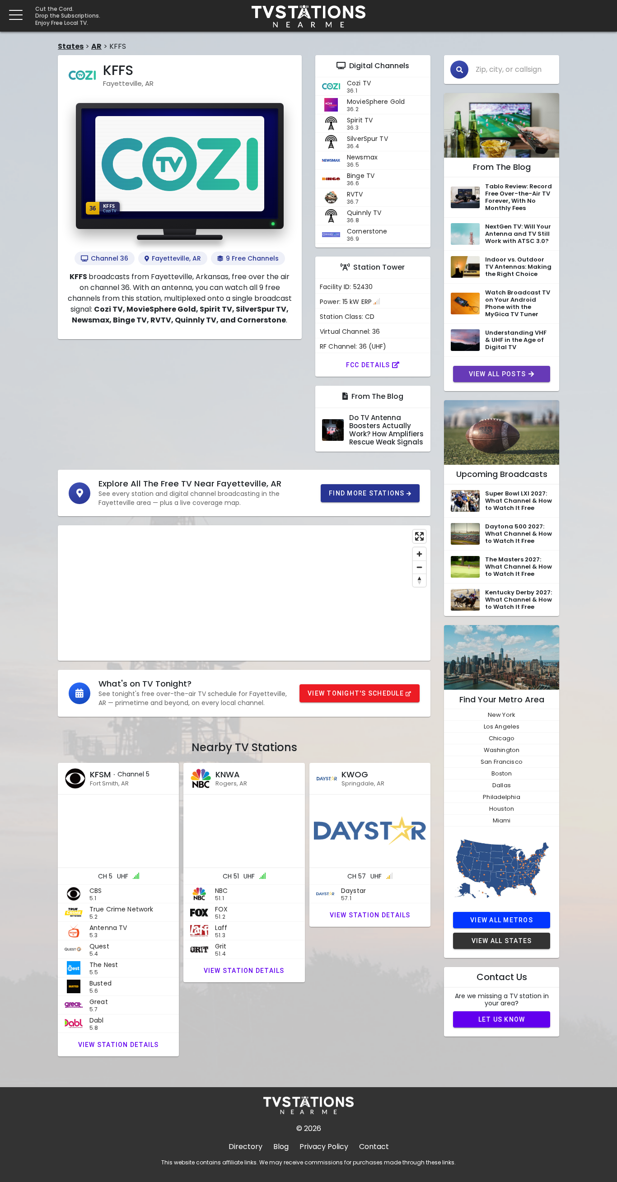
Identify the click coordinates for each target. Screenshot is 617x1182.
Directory (245, 1146)
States (71, 46)
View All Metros (501, 920)
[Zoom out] (419, 567)
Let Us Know (501, 1019)
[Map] (244, 593)
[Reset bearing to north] (419, 580)
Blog (281, 1146)
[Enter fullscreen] (419, 536)
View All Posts (497, 374)
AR (96, 46)
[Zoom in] (419, 554)
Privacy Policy (323, 1146)
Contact (374, 1146)
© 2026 (308, 1128)
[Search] (459, 70)
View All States (502, 940)
